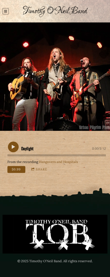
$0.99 (16, 169)
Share (41, 169)
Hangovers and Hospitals (58, 162)
